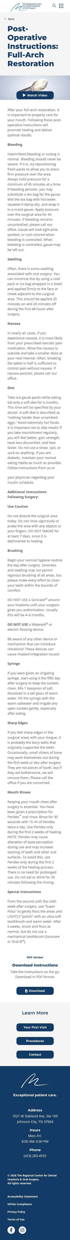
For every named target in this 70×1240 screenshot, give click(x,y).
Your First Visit (35, 1027)
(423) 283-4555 (35, 1155)
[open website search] (57, 5)
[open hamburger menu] (61, 6)
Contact (35, 1054)
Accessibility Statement (22, 1196)
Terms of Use (15, 1219)
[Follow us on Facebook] (11, 1229)
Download (37, 991)
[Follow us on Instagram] (22, 1229)
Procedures (35, 1041)
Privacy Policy (16, 1212)
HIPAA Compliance (19, 1204)
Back (11, 19)
